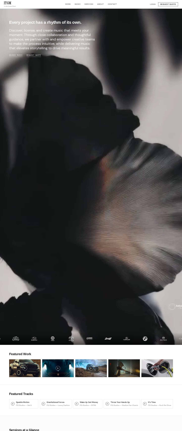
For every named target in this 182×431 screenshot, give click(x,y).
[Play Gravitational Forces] (43, 404)
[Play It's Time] (145, 404)
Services (89, 4)
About (100, 4)
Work (68, 4)
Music (78, 4)
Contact (112, 4)
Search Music (16, 55)
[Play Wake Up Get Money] (76, 404)
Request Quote (168, 4)
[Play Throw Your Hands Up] (107, 404)
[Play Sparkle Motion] (12, 404)
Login (153, 4)
